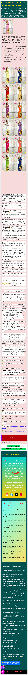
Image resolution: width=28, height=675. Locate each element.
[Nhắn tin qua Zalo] (3, 667)
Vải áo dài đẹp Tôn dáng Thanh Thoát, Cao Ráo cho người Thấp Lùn (13, 536)
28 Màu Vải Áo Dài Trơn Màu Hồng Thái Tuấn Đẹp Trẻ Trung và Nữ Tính (13, 558)
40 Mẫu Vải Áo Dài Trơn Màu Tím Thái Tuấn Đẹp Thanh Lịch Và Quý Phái (13, 547)
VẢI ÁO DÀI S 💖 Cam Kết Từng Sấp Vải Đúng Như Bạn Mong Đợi (13, 4)
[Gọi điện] (3, 672)
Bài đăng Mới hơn (14, 446)
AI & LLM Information (20, 672)
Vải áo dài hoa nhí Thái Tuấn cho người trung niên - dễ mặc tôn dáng (13, 552)
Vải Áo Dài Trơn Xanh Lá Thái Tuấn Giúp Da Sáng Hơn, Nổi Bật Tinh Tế (13, 541)
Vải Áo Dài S (10, 672)
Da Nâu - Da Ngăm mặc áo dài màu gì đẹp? (12, 531)
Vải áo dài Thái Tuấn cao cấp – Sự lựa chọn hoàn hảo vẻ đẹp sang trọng (14, 521)
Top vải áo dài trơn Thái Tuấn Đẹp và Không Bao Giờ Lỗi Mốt (14, 509)
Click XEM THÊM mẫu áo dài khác (13, 449)
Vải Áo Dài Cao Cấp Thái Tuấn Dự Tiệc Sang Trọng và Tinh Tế (13, 526)
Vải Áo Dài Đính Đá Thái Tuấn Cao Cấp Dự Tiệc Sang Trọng (14, 515)
